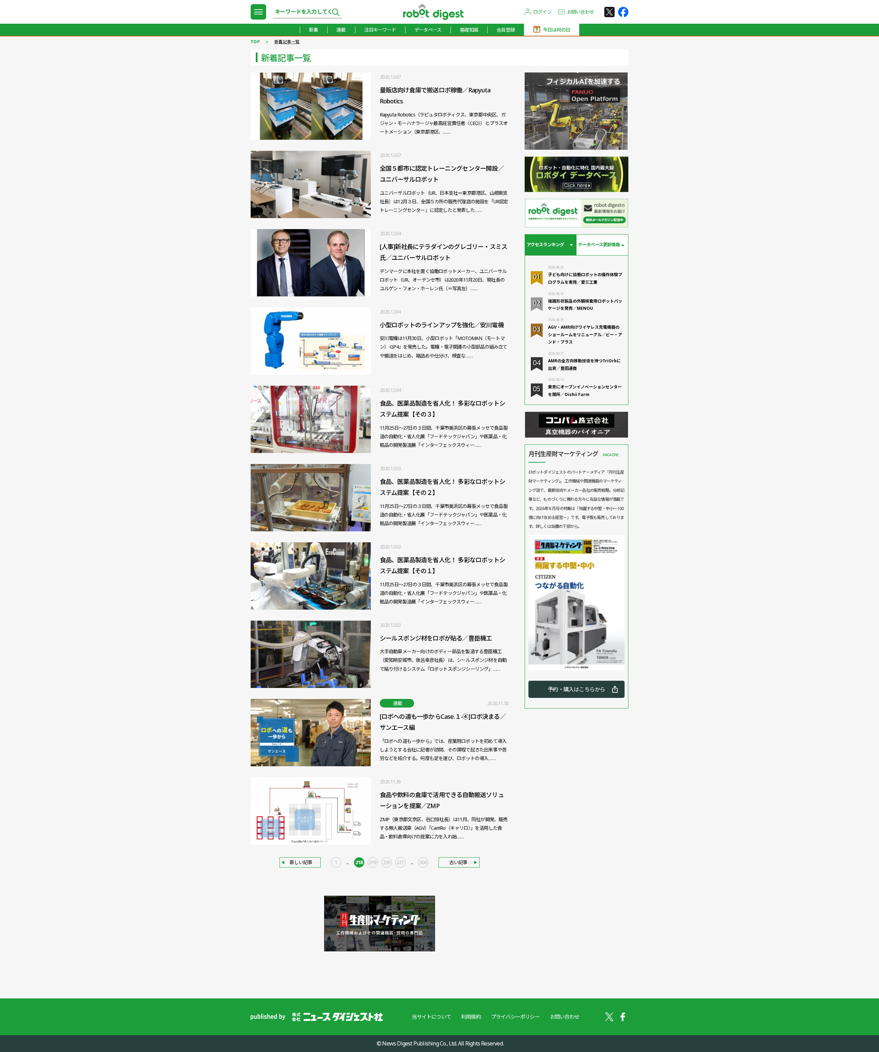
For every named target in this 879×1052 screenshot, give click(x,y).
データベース (427, 29)
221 (400, 862)
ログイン (542, 12)
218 (359, 862)
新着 (313, 29)
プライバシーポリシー (515, 1016)
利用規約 (471, 1016)
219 (373, 862)
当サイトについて (431, 1016)
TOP (255, 42)
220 (386, 862)
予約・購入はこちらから (576, 689)
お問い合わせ (580, 12)
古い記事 (458, 862)
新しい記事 (301, 862)
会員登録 (505, 29)
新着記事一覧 (287, 42)
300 (423, 862)
